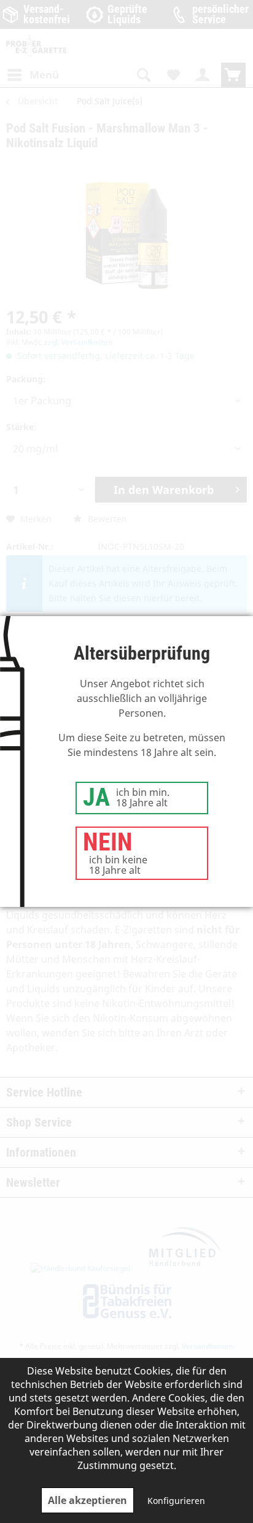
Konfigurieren (176, 1500)
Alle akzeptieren (87, 1500)
